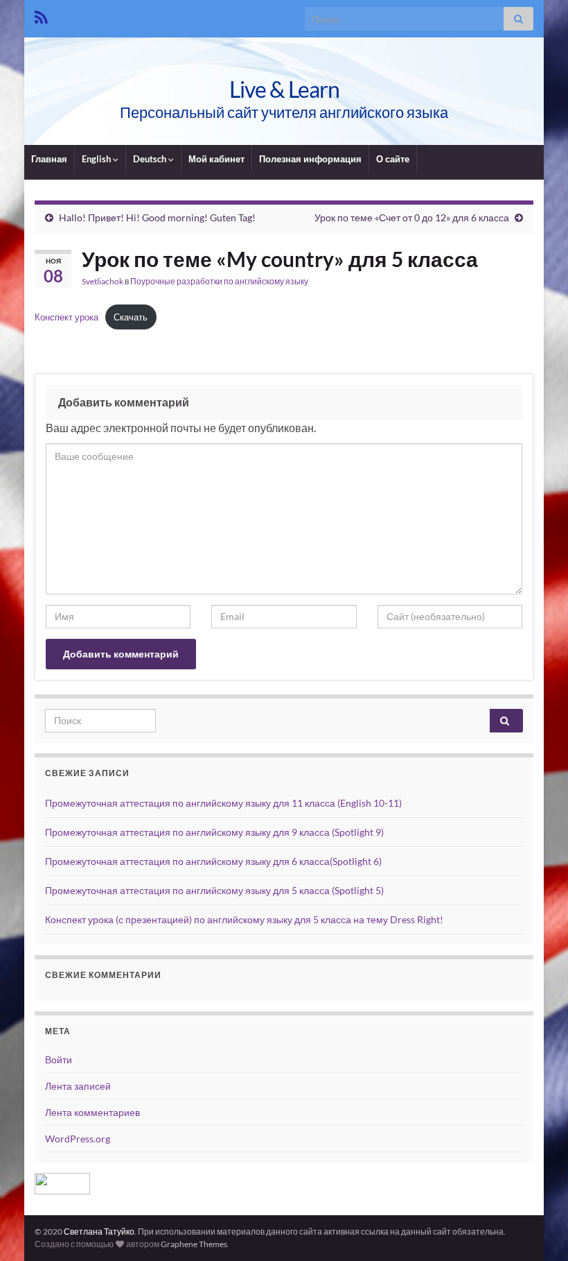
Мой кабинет (216, 158)
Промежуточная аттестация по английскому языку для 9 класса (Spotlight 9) (214, 832)
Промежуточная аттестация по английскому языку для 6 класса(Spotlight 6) (213, 861)
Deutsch (150, 158)
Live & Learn (284, 89)
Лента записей (78, 1086)
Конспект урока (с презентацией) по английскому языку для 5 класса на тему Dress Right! (244, 919)
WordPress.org (77, 1138)
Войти (58, 1059)
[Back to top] (537, 1229)
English (97, 158)
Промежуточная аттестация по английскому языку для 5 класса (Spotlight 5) (214, 890)
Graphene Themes (194, 1244)
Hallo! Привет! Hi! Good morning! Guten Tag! (157, 217)
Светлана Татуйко (99, 1231)
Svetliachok (102, 281)
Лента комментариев (92, 1112)
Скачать (131, 317)
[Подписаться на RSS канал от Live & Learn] (41, 15)
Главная (49, 158)
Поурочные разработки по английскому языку (219, 281)
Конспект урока (66, 317)
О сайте (392, 158)
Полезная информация (310, 158)
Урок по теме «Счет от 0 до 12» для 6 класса (411, 217)
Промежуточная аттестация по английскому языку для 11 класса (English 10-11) (223, 803)
